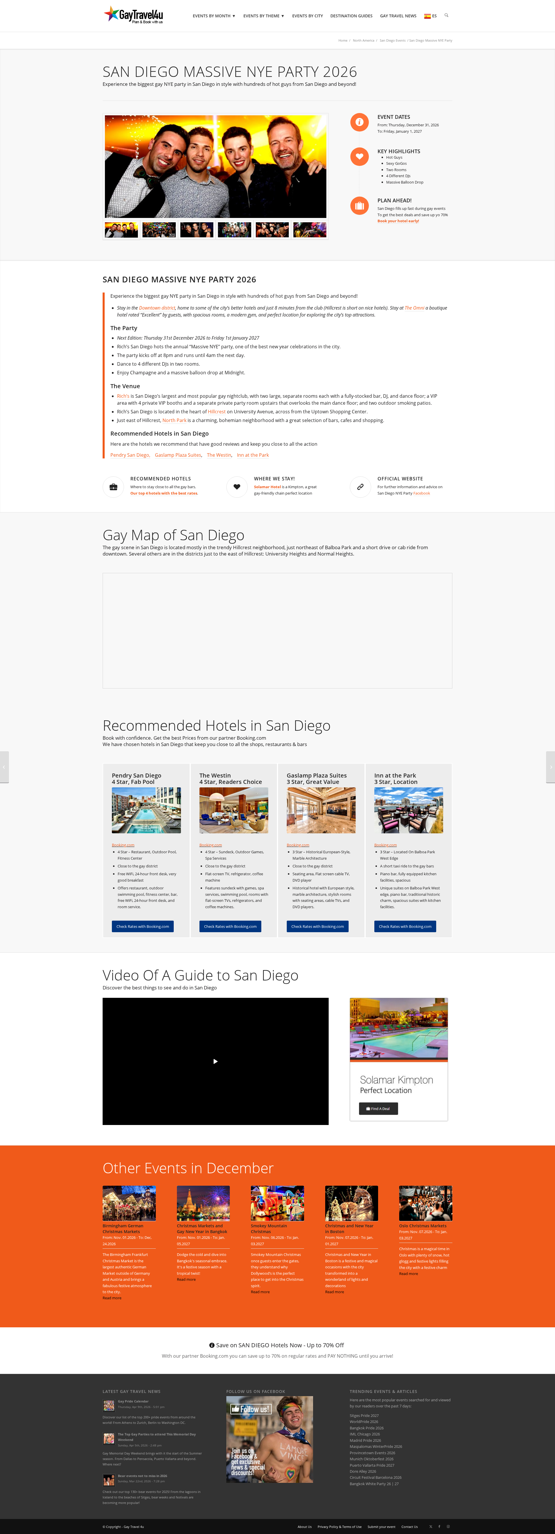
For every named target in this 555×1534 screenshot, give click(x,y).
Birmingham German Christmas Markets (123, 1228)
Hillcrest (217, 411)
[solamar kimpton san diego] (399, 1059)
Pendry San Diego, (130, 455)
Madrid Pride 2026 (365, 1440)
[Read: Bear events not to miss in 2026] (109, 1480)
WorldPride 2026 (364, 1421)
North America (363, 40)
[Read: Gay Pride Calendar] (109, 1405)
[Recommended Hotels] (113, 487)
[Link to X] (430, 1526)
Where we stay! (274, 478)
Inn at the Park (253, 455)
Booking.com (123, 845)
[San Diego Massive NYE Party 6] (216, 166)
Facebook (421, 493)
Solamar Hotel (267, 486)
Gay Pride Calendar (133, 1401)
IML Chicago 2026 (365, 1434)
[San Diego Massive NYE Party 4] (197, 230)
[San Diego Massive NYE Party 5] (310, 230)
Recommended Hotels (160, 478)
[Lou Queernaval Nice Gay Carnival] (4, 767)
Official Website (400, 478)
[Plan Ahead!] (359, 206)
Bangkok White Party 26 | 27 (374, 1483)
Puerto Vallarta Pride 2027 (372, 1465)
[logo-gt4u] (141, 16)
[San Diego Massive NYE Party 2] (272, 230)
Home (342, 40)
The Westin (219, 455)
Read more (112, 1297)
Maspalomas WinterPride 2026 (376, 1446)
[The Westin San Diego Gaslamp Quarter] (234, 810)
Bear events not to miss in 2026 (142, 1476)
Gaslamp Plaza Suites (178, 455)
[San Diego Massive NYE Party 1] (234, 230)
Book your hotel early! (398, 220)
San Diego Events (393, 40)
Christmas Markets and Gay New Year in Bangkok (202, 1228)
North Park (174, 420)
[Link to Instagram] (448, 1526)
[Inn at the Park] (408, 810)
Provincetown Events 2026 (372, 1452)
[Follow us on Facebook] (269, 1481)
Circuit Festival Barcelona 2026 (376, 1477)
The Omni (414, 308)
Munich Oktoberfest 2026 (371, 1458)
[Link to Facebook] (439, 1526)
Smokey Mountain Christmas (269, 1228)
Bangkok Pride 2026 (367, 1428)
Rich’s (123, 396)
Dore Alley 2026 (363, 1471)
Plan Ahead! (395, 200)
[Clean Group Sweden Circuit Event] (550, 767)
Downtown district (157, 308)
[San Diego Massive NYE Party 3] (159, 230)
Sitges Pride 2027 (364, 1415)
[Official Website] (360, 487)
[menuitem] (214, 16)
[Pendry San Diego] (146, 810)
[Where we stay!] (237, 487)
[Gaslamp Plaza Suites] (321, 810)
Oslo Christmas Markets (423, 1225)
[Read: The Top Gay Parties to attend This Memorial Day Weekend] (109, 1438)
